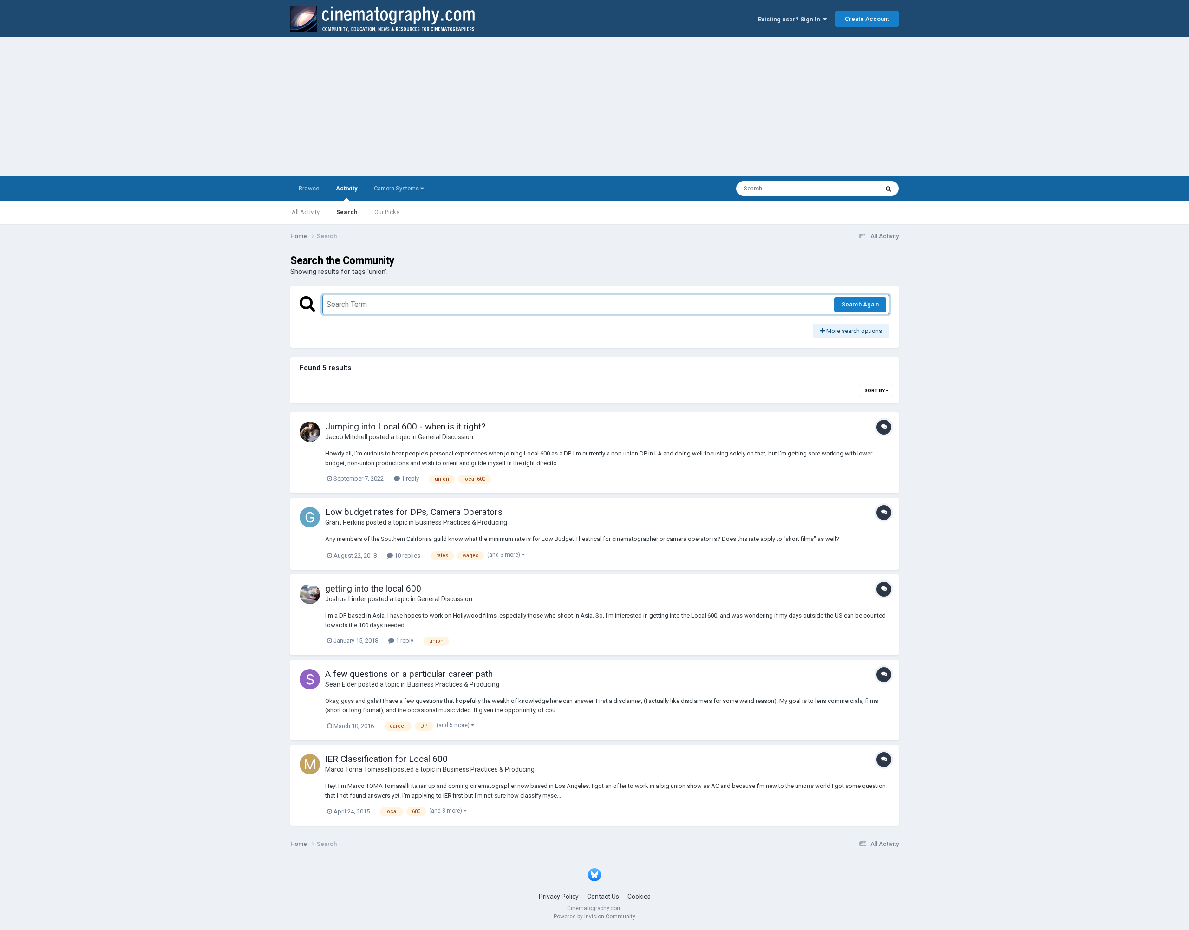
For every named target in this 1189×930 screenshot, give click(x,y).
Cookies (639, 896)
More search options (853, 330)
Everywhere (851, 188)
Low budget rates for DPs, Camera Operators (414, 512)
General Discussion (445, 437)
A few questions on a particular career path (409, 674)
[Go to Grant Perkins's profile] (310, 517)
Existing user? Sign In (790, 19)
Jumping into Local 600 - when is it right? (405, 426)
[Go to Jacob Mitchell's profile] (310, 432)
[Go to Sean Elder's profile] (310, 679)
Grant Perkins (345, 522)
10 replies (406, 555)
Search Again (860, 304)
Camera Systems (397, 188)
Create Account (867, 18)
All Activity (306, 211)
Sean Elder (341, 684)
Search (347, 211)
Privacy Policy (559, 896)
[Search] (888, 188)
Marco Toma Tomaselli (358, 769)
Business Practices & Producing (461, 522)
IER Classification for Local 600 (386, 759)
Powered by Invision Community (594, 916)
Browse (309, 188)
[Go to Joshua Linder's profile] (310, 594)
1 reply (409, 478)
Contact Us (603, 896)
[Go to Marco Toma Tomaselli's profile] (310, 764)
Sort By (875, 390)
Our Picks (386, 211)
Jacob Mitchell (346, 437)
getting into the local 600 (373, 588)
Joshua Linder (345, 599)
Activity (346, 188)
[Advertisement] (594, 107)
